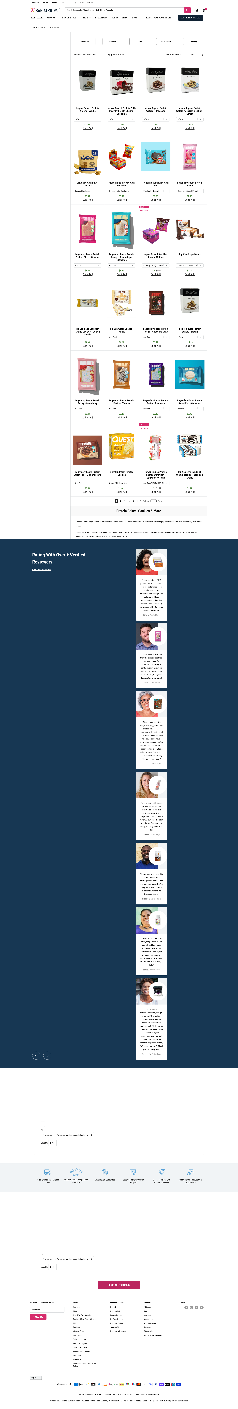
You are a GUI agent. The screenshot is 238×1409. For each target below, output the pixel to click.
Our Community (79, 1335)
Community (71, 2)
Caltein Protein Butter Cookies (87, 184)
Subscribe (39, 1317)
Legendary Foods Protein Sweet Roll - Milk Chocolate (87, 473)
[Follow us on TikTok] (202, 1307)
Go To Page (145, 501)
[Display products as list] (202, 55)
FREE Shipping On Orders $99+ (48, 1181)
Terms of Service (111, 1394)
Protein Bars (85, 41)
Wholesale (148, 1331)
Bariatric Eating (116, 1323)
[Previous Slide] (36, 1056)
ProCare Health (116, 1319)
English (33, 1378)
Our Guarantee (150, 1323)
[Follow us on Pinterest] (196, 1307)
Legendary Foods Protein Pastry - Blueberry (155, 402)
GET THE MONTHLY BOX (190, 18)
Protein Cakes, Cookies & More (48, 27)
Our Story (77, 1307)
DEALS (124, 18)
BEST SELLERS (37, 18)
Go (159, 501)
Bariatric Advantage (118, 1331)
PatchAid (114, 1307)
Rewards (35, 2)
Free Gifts (45, 2)
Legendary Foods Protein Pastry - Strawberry (87, 402)
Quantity (44, 1143)
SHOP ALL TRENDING (119, 1285)
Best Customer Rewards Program (133, 1181)
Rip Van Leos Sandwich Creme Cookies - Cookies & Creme (189, 475)
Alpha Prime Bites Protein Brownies (122, 184)
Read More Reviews (41, 569)
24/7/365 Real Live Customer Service (161, 1181)
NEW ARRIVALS (101, 18)
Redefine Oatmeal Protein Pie (156, 184)
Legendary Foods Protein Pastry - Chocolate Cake (155, 330)
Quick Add (88, 128)
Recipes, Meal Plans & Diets (84, 1319)
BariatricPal (115, 1311)
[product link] (151, 585)
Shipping (147, 1307)
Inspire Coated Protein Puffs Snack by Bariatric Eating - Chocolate (121, 111)
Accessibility (153, 1394)
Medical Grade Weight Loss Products (76, 1181)
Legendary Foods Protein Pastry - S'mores (121, 402)
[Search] (187, 10)
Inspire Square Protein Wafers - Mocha (190, 330)
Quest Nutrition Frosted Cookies (122, 473)
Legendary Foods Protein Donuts (189, 184)
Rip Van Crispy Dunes (190, 254)
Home (33, 27)
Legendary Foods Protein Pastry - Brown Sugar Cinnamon (121, 257)
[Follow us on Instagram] (191, 1307)
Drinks (139, 41)
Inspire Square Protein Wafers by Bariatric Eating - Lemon (190, 111)
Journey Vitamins (117, 1327)
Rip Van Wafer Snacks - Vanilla (121, 330)
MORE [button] (85, 18)
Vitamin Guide (78, 1331)
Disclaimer (140, 1394)
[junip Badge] (194, 1312)
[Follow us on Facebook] (186, 1307)
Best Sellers (166, 41)
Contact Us (148, 1319)
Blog (62, 2)
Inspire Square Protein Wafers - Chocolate (156, 109)
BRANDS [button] (135, 18)
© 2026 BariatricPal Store (90, 1394)
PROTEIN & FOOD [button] (69, 18)
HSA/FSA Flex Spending (82, 1315)
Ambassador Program (81, 1351)
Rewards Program (80, 1343)
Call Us (90, 2)
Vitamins (112, 41)
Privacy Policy (128, 1394)
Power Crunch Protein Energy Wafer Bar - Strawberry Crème (156, 475)
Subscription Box (80, 1339)
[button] (197, 10)
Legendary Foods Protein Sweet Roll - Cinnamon (189, 402)
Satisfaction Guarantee (105, 1179)
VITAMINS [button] (51, 18)
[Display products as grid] (198, 55)
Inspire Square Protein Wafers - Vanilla (87, 109)
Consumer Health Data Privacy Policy (85, 1364)
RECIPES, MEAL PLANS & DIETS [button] (158, 18)
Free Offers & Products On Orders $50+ (190, 1181)
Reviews (55, 2)
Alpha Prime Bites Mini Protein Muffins (155, 256)
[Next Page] (137, 501)
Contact (81, 2)
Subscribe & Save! (80, 1347)
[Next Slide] (47, 1056)
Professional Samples (153, 1335)
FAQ (74, 1323)
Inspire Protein (116, 1315)
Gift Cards (77, 1355)
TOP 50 (115, 18)
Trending (193, 41)
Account (147, 1315)
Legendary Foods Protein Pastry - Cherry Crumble (87, 256)
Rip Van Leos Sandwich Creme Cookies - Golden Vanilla (87, 331)
